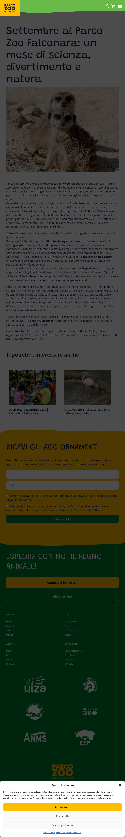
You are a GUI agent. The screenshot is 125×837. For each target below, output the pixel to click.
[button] (120, 785)
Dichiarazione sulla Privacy (68, 832)
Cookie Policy (49, 832)
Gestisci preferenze (62, 825)
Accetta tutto (62, 807)
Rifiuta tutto (62, 816)
